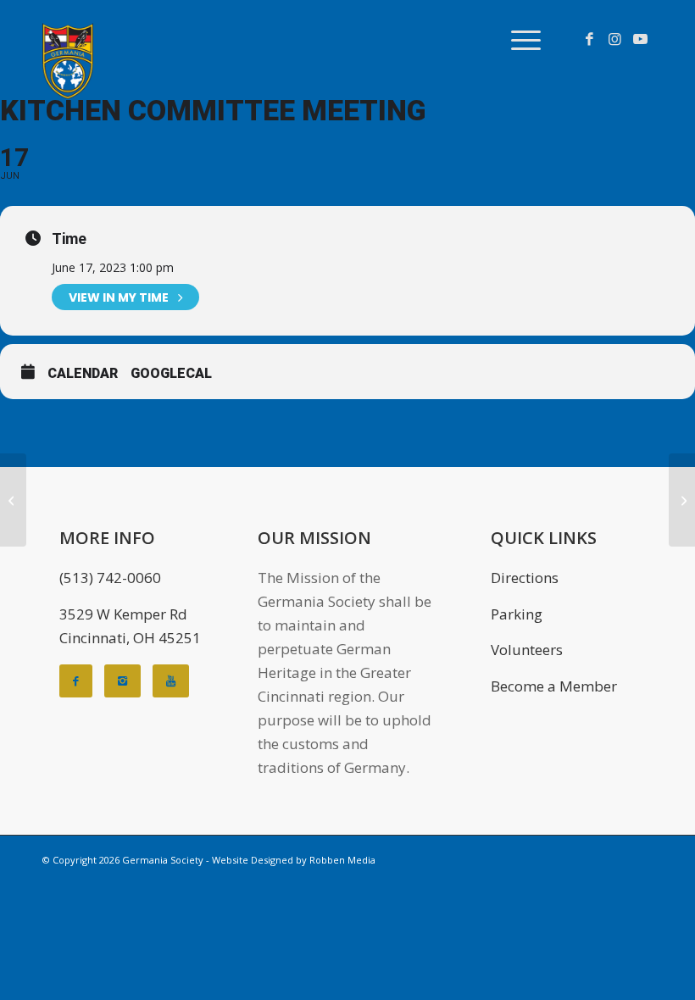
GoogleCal (171, 373)
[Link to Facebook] (589, 39)
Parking (516, 614)
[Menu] (517, 39)
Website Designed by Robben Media (293, 859)
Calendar (82, 373)
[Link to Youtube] (640, 39)
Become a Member (554, 686)
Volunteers (527, 649)
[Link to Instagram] (614, 39)
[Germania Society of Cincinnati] (67, 61)
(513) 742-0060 (110, 577)
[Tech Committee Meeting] (13, 500)
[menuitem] (517, 39)
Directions (525, 577)
